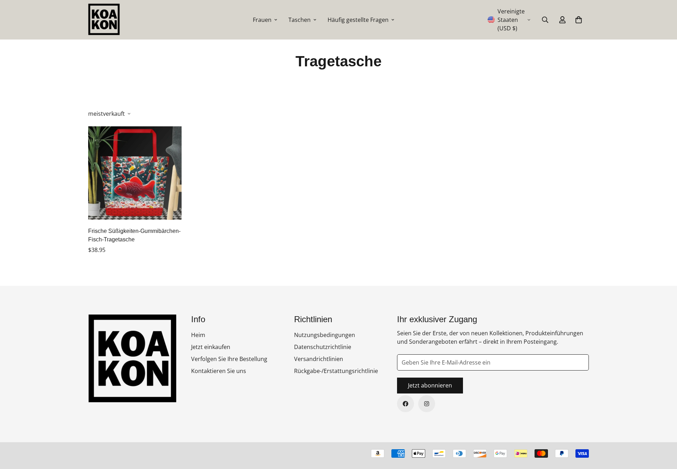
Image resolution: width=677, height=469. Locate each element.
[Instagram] (426, 403)
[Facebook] (405, 403)
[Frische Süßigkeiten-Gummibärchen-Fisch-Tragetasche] (135, 173)
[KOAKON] (104, 20)
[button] (579, 20)
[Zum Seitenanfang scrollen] (663, 430)
